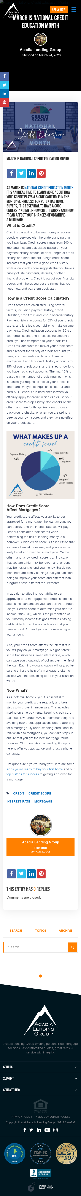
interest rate (18, 801)
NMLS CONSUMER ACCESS (53, 1117)
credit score (40, 793)
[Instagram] (55, 1130)
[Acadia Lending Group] (11, 10)
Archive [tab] (65, 930)
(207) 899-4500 (40, 852)
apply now (59, 9)
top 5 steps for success (22, 774)
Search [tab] (16, 930)
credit (18, 793)
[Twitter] (31, 1130)
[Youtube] (47, 1130)
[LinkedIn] (39, 1130)
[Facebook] (25, 1130)
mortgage (43, 801)
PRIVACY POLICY (21, 1117)
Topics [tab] (40, 930)
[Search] (72, 947)
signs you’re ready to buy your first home (34, 769)
